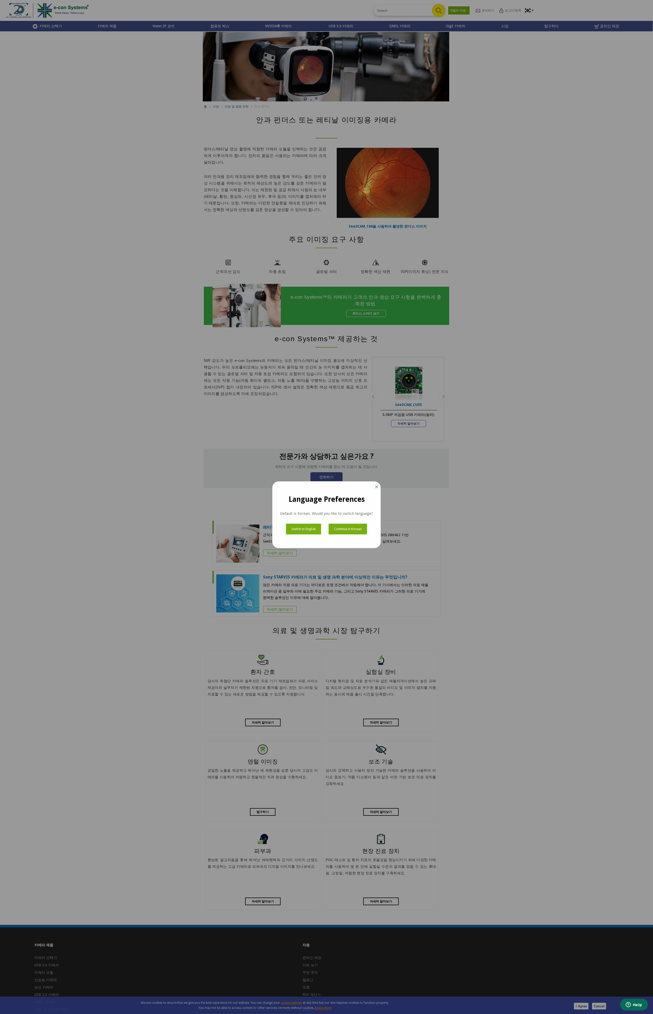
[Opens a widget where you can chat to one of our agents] (634, 1005)
